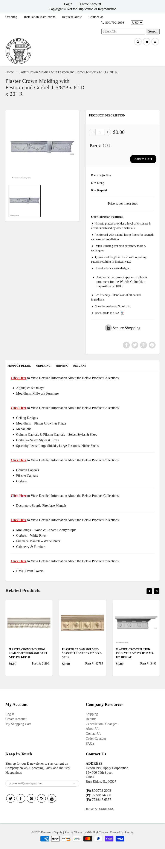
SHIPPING (62, 365)
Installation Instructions (39, 17)
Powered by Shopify (122, 832)
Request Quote (72, 17)
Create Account (90, 4)
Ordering (11, 17)
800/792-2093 (114, 22)
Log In (10, 714)
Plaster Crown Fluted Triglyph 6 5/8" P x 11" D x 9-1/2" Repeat (93, 653)
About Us (92, 728)
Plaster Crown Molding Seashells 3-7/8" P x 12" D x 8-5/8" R (41, 653)
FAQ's (90, 743)
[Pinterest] (31, 798)
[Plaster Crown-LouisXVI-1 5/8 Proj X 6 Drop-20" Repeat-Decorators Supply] (42, 148)
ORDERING (43, 365)
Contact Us (96, 17)
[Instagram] (41, 798)
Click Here (18, 408)
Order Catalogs (96, 738)
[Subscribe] (73, 783)
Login (68, 4)
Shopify (69, 832)
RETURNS (79, 365)
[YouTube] (51, 798)
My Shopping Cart (18, 724)
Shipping (92, 714)
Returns (91, 719)
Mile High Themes (97, 832)
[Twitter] (10, 798)
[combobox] (123, 31)
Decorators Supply (52, 832)
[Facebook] (21, 798)
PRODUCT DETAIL (19, 365)
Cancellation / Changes (101, 724)
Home (9, 72)
